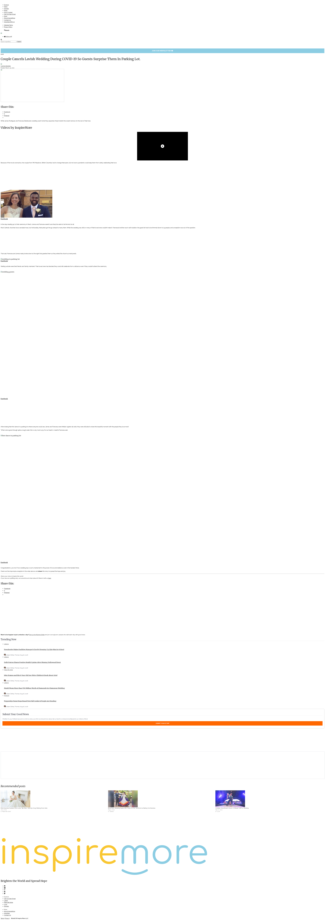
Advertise (7, 913)
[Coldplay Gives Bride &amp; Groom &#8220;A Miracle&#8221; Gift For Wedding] (268, 798)
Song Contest (8, 12)
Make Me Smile (8, 670)
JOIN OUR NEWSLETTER (162, 51)
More (5, 16)
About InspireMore (9, 18)
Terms (2, 918)
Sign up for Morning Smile (37, 634)
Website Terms (8, 25)
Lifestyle (6, 644)
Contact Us (7, 20)
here (49, 578)
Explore (6, 5)
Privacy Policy (8, 27)
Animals (6, 8)
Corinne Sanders (6, 66)
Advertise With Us (9, 22)
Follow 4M (8, 36)
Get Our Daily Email (10, 14)
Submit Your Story (162, 723)
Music (5, 10)
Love (2, 54)
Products (6, 695)
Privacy (7, 918)
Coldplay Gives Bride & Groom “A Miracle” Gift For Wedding (232, 808)
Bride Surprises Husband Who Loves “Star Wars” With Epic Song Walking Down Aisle (24, 808)
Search (7, 30)
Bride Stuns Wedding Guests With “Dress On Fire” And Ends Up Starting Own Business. (132, 808)
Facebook (4, 219)
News (5, 6)
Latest (6, 900)
